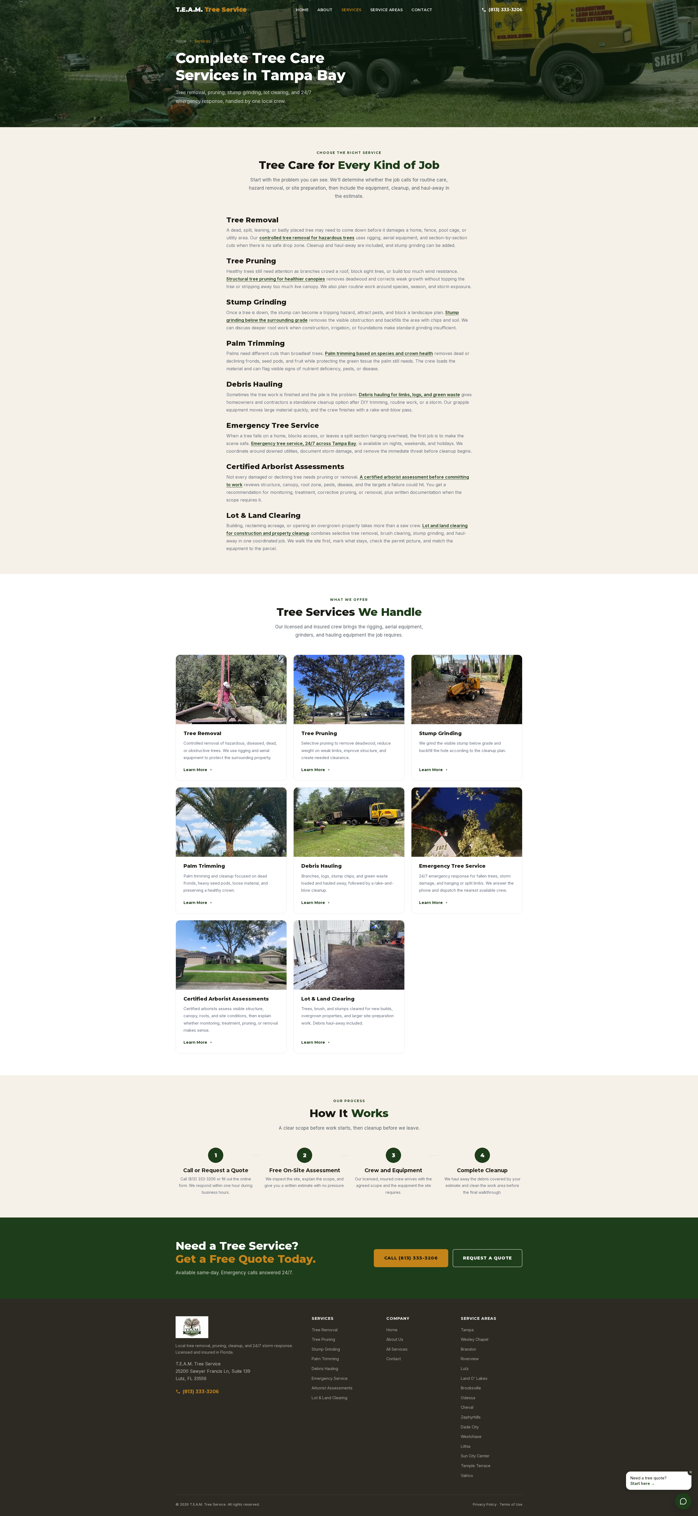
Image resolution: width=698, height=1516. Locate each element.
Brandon (468, 1349)
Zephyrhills (471, 1417)
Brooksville (471, 1388)
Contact (421, 9)
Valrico (467, 1475)
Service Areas (386, 9)
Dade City (470, 1427)
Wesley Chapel (474, 1339)
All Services (397, 1349)
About (325, 9)
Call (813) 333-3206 (411, 1258)
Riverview (470, 1358)
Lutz (465, 1368)
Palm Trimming (325, 1358)
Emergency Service (330, 1378)
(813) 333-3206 (505, 9)
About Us (394, 1339)
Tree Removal (325, 1329)
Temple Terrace (476, 1465)
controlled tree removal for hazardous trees (306, 237)
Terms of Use (511, 1504)
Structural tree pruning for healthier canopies (275, 279)
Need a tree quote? (648, 1480)
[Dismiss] (691, 1472)
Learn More (195, 769)
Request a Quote (487, 1258)
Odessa (468, 1397)
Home (302, 9)
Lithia (465, 1446)
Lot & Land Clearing (329, 1397)
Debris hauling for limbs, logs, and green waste (409, 394)
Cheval (467, 1407)
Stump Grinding (326, 1349)
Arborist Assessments (332, 1388)
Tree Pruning (323, 1339)
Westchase (471, 1436)
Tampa (467, 1329)
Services (351, 9)
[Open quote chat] (683, 1501)
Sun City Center (475, 1456)
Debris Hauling (325, 1368)
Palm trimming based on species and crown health (379, 353)
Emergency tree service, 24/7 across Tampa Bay (303, 443)
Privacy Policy (485, 1504)
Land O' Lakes (474, 1378)
